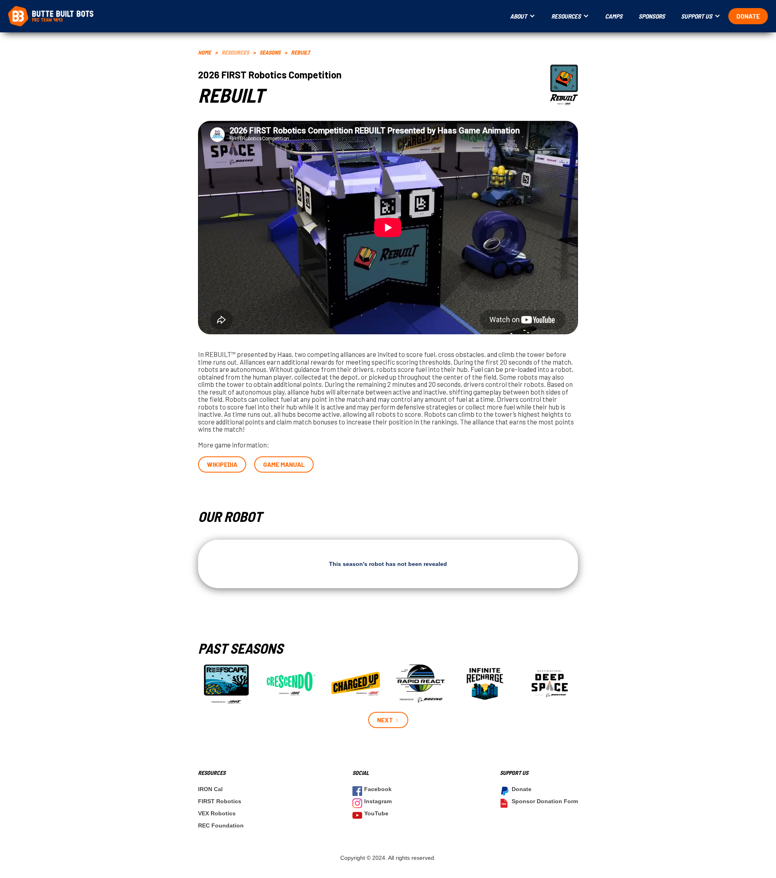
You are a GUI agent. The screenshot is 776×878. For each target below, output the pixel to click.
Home (204, 52)
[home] (255, 16)
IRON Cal (210, 789)
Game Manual (284, 464)
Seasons (269, 52)
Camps (613, 16)
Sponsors (652, 16)
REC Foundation (221, 825)
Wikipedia (222, 464)
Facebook (378, 789)
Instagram (378, 801)
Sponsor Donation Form (545, 801)
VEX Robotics (217, 813)
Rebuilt (300, 52)
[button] (522, 16)
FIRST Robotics (219, 801)
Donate (748, 16)
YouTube (376, 813)
